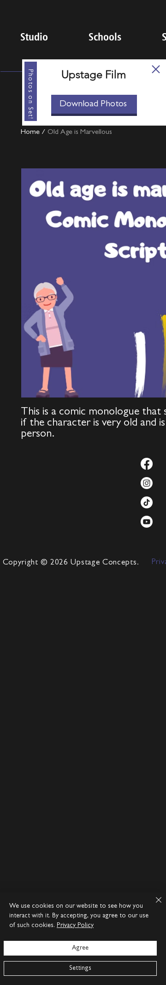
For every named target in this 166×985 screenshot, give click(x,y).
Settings (80, 968)
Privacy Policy (75, 925)
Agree (80, 948)
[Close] (153, 905)
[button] (155, 69)
